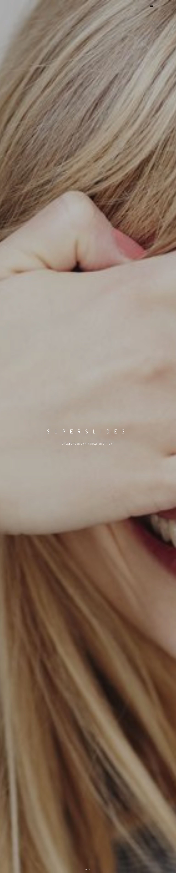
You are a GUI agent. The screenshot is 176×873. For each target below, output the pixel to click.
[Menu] (151, 5)
